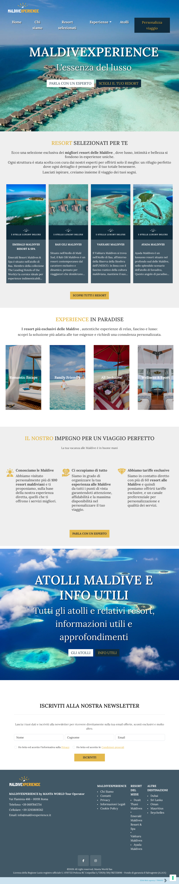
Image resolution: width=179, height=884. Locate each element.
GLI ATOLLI (81, 653)
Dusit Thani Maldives (136, 804)
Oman (154, 804)
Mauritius (157, 808)
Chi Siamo (106, 791)
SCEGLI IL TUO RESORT (118, 83)
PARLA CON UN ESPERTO (70, 83)
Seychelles (157, 812)
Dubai (154, 795)
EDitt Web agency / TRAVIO (152, 880)
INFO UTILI (107, 653)
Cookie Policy (109, 808)
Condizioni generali (113, 747)
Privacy (65, 747)
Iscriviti (89, 757)
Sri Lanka (157, 800)
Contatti (105, 795)
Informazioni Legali (112, 804)
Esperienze (99, 22)
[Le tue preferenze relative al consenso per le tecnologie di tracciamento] (173, 878)
